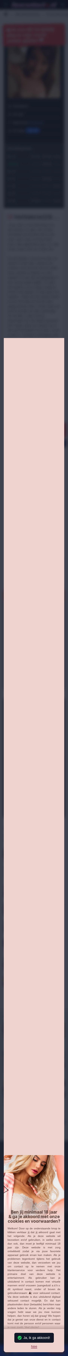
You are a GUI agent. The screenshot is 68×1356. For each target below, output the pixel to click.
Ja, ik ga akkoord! (36, 1338)
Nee (34, 1346)
